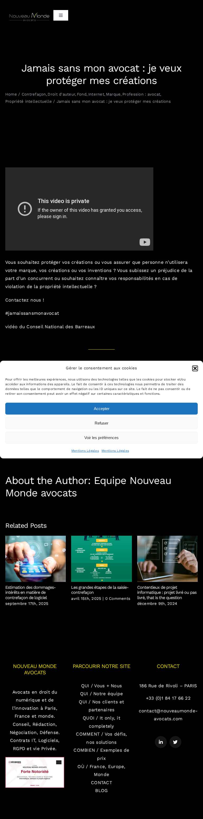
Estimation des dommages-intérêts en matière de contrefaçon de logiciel (35, 559)
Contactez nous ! (24, 300)
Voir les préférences (101, 437)
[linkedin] (161, 742)
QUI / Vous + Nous (101, 685)
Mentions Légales (85, 451)
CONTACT (101, 782)
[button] (195, 368)
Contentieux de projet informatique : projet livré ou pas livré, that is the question (167, 559)
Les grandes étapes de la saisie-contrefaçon (101, 559)
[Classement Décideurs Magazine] (34, 759)
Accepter (101, 408)
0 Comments (118, 598)
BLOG (101, 790)
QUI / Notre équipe (101, 693)
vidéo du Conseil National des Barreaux (50, 326)
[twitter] (175, 742)
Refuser (101, 423)
